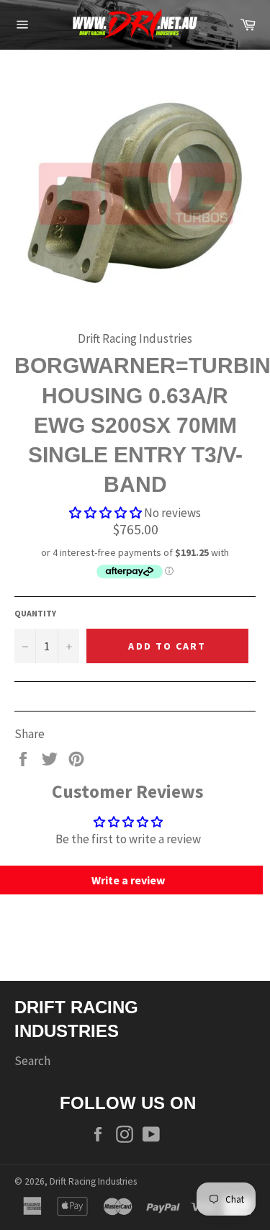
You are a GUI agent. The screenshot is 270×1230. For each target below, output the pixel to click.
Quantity (35, 613)
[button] (105, 513)
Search (32, 1061)
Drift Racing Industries (93, 1181)
